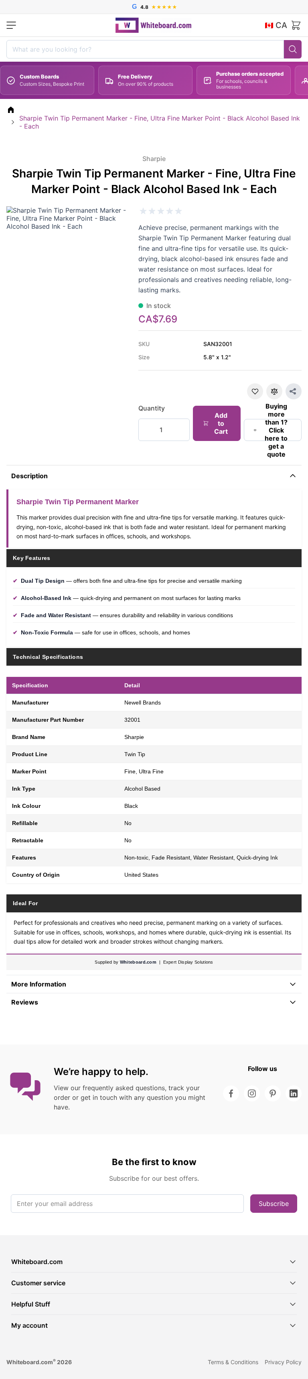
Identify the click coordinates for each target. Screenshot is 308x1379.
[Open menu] (11, 25)
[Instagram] (252, 1093)
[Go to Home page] (153, 25)
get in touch (99, 1097)
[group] (160, 211)
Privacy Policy (283, 1362)
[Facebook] (231, 1093)
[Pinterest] (273, 1093)
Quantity (151, 408)
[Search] (293, 49)
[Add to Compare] (274, 391)
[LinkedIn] (294, 1093)
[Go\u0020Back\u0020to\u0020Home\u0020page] (10, 109)
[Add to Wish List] (255, 391)
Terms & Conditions (233, 1362)
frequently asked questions (124, 1088)
